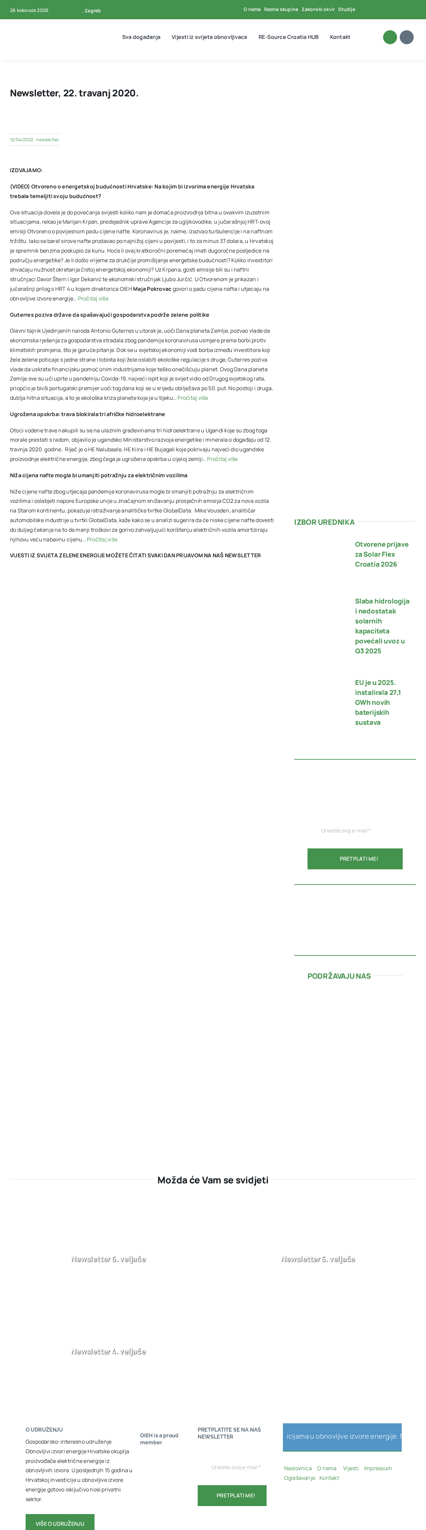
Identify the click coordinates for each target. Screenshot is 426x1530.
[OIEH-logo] (32, 22)
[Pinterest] (236, 119)
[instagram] (308, 1500)
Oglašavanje (300, 1477)
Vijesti (351, 1468)
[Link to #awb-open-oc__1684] (407, 37)
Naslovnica (298, 1468)
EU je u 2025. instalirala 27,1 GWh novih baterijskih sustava (378, 702)
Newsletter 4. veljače (108, 1351)
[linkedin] (407, 9)
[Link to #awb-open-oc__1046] (390, 37)
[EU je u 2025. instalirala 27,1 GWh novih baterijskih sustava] (320, 679)
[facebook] (374, 9)
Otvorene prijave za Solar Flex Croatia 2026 (382, 554)
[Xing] (258, 119)
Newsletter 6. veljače (108, 1259)
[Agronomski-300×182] (355, 1053)
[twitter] (385, 9)
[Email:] (268, 119)
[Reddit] (182, 119)
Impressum (378, 1468)
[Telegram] (215, 119)
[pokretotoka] (355, 1023)
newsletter (47, 140)
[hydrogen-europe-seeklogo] (160, 1523)
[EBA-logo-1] (160, 1496)
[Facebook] (161, 119)
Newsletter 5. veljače (318, 1259)
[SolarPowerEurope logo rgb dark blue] (160, 1483)
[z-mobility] (355, 1111)
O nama (327, 1468)
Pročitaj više (93, 298)
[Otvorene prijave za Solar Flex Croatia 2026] (320, 540)
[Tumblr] (225, 119)
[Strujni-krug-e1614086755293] (355, 992)
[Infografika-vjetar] (355, 894)
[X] (172, 119)
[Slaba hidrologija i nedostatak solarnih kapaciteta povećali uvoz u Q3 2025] (320, 597)
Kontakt (330, 1477)
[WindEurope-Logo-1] (160, 1457)
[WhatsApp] (204, 119)
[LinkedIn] (193, 119)
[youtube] (396, 9)
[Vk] (247, 119)
